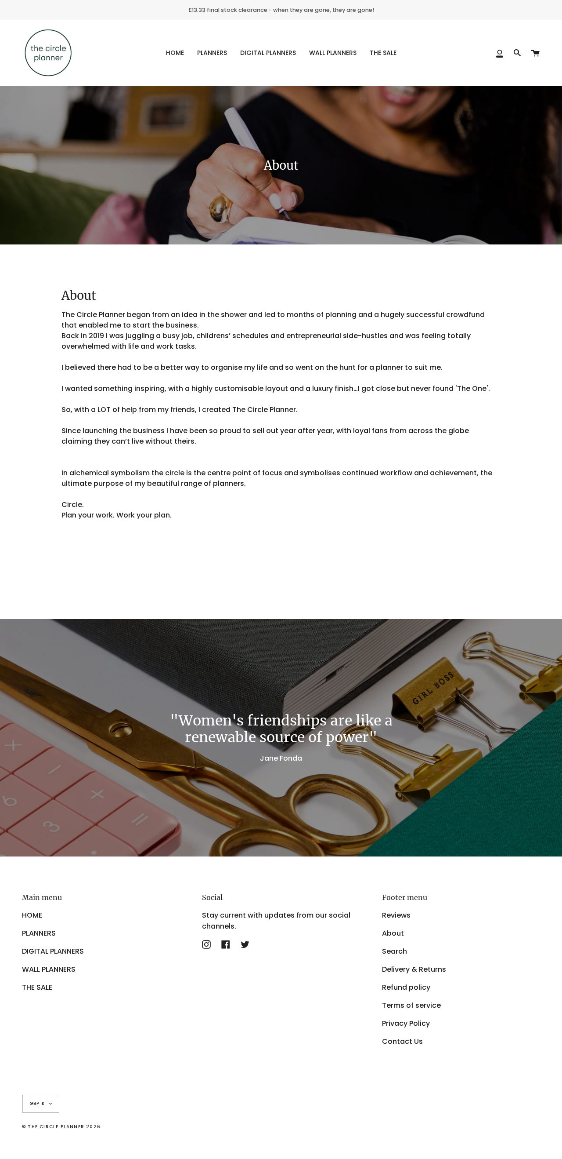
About (393, 933)
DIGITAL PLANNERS (53, 951)
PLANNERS (39, 933)
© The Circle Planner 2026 (61, 1126)
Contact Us (402, 1041)
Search (394, 951)
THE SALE (37, 987)
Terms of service (411, 1005)
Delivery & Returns (414, 969)
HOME (32, 915)
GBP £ (37, 1103)
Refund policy (406, 987)
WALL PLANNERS (49, 969)
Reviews (396, 915)
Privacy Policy (406, 1023)
